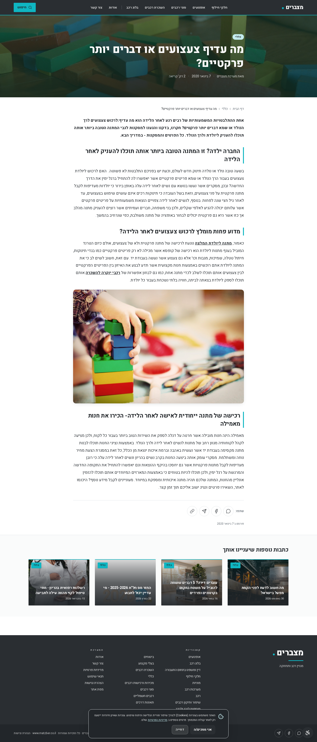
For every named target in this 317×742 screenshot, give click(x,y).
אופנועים (199, 7)
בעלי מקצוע (146, 663)
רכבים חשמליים (144, 695)
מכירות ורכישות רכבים (139, 682)
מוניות (196, 682)
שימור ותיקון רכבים (188, 702)
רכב (198, 695)
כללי (238, 37)
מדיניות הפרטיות (157, 720)
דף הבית (238, 109)
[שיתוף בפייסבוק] (216, 511)
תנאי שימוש (95, 676)
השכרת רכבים (155, 7)
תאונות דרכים (145, 702)
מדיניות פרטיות (93, 669)
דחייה (180, 729)
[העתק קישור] (192, 511)
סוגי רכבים (178, 7)
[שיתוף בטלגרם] (204, 511)
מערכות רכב (193, 689)
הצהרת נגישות (94, 682)
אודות (113, 7)
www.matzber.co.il (44, 733)
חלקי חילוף (219, 7)
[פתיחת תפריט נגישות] (307, 732)
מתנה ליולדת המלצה (213, 243)
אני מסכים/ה (203, 729)
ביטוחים (149, 656)
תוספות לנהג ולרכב (188, 708)
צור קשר (96, 7)
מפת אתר (97, 689)
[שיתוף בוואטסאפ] (228, 511)
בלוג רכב (132, 7)
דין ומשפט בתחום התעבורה (183, 669)
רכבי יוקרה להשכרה (103, 273)
